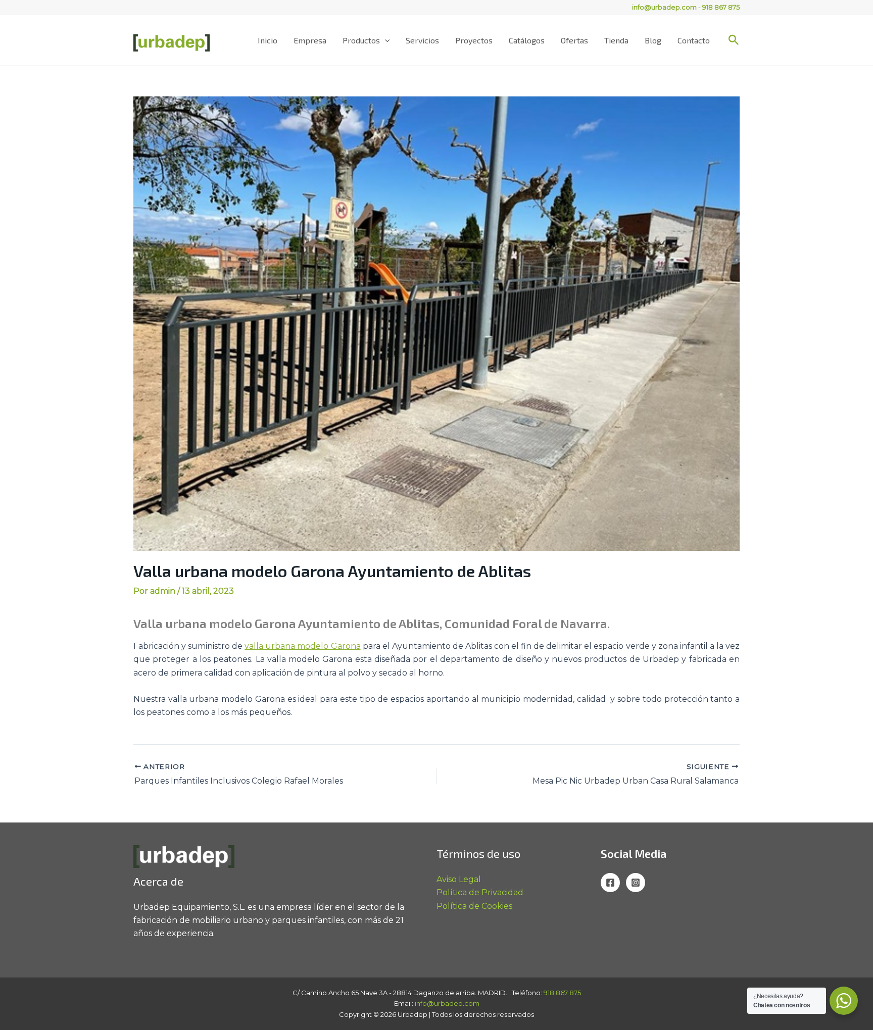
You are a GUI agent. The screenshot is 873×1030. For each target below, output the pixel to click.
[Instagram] (635, 882)
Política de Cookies (474, 906)
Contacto (693, 40)
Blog (653, 40)
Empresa (310, 40)
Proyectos (474, 40)
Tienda (616, 40)
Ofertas (574, 40)
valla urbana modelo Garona (302, 646)
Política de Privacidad (480, 892)
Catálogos (527, 40)
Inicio (267, 40)
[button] (385, 40)
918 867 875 (721, 7)
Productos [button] (361, 40)
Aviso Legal (459, 879)
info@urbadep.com (664, 7)
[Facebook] (610, 882)
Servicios (422, 40)
